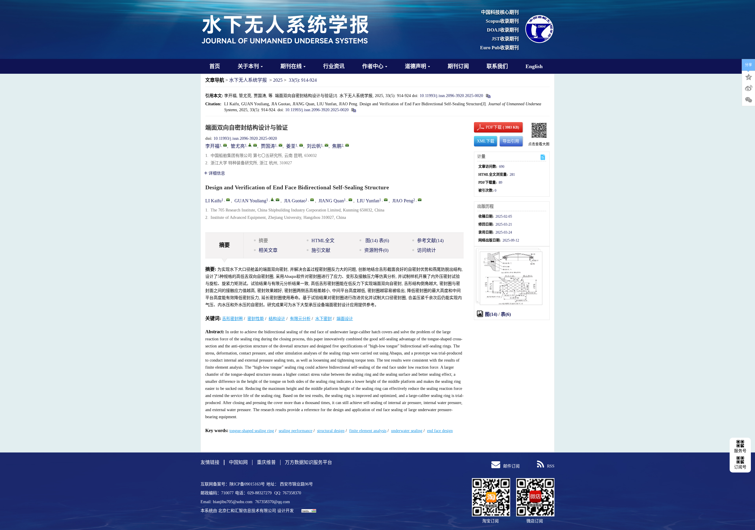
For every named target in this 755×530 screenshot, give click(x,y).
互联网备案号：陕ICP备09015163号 (233, 484)
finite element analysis (367, 431)
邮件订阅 (511, 466)
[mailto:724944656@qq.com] (301, 145)
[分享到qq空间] (748, 76)
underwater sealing (406, 431)
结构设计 (277, 318)
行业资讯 (333, 66)
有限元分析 (300, 318)
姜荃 (291, 146)
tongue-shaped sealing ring (251, 431)
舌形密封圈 (232, 318)
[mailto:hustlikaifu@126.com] (225, 145)
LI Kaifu (213, 200)
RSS (550, 466)
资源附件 (376, 250)
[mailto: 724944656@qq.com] (350, 199)
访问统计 (426, 250)
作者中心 (372, 66)
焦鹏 (337, 146)
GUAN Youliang (250, 200)
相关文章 (268, 250)
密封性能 (255, 318)
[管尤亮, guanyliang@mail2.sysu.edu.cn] (249, 145)
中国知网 (238, 462)
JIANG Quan (331, 200)
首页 (214, 66)
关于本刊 (248, 66)
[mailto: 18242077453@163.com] (386, 199)
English (534, 66)
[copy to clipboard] (353, 110)
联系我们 (497, 66)
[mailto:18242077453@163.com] (326, 145)
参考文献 (430, 240)
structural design (330, 431)
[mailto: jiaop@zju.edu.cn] (420, 199)
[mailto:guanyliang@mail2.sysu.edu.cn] (255, 145)
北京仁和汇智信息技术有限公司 (247, 510)
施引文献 (320, 250)
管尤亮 (238, 146)
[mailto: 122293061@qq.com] (312, 199)
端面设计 (345, 318)
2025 (278, 80)
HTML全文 (322, 240)
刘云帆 (314, 146)
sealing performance (295, 431)
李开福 (212, 146)
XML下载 (485, 141)
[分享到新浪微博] (748, 88)
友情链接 (210, 462)
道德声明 (415, 66)
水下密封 (323, 318)
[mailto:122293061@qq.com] (280, 145)
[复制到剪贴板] (488, 95)
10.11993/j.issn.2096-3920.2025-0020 (451, 95)
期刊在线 (291, 66)
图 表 (376, 240)
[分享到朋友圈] (748, 100)
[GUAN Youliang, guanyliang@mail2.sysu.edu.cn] (272, 199)
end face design (440, 431)
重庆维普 (266, 462)
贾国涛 (268, 146)
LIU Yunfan (368, 200)
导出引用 (511, 141)
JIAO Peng (402, 200)
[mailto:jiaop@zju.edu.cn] (347, 145)
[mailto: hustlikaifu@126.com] (228, 199)
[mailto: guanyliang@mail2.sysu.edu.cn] (277, 199)
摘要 (263, 240)
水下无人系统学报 (248, 80)
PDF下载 (489, 127)
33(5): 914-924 (303, 80)
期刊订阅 (458, 66)
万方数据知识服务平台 (308, 462)
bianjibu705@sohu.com (233, 502)
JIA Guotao (295, 200)
